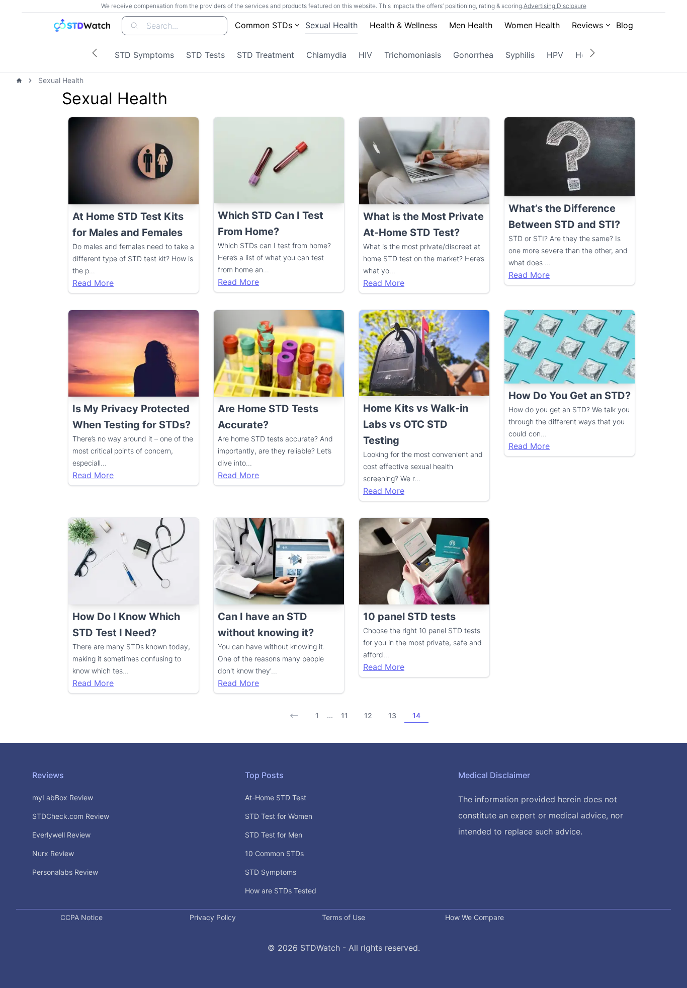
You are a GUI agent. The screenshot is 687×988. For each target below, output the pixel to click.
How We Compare (474, 917)
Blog (624, 25)
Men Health (470, 25)
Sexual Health (331, 25)
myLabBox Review (62, 797)
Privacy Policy (213, 917)
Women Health (532, 25)
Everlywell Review (61, 834)
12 (368, 715)
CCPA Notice (81, 917)
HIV (365, 55)
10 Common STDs (274, 853)
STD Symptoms (144, 55)
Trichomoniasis (412, 55)
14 (416, 715)
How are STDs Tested (280, 890)
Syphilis (520, 55)
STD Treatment (265, 55)
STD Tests (205, 55)
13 (392, 715)
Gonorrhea (473, 55)
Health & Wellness (403, 25)
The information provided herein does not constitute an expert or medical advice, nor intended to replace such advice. (540, 815)
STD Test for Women (278, 816)
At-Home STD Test (275, 797)
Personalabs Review (65, 872)
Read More (93, 283)
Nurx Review (53, 853)
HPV (555, 55)
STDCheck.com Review (70, 816)
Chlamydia (326, 55)
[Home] (19, 81)
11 (344, 715)
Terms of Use (343, 917)
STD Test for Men (273, 834)
